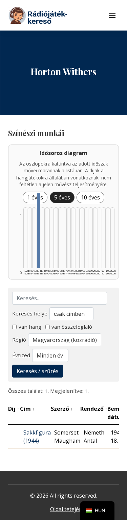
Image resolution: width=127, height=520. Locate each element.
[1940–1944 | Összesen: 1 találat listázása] (38, 230)
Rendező (93, 408)
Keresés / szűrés (38, 371)
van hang (30, 326)
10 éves (90, 197)
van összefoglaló (71, 326)
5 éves (62, 197)
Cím (27, 408)
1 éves (35, 197)
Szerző (62, 408)
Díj (13, 408)
